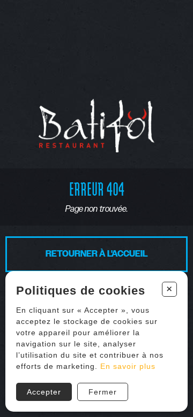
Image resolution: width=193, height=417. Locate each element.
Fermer (102, 392)
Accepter (44, 392)
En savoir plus (127, 366)
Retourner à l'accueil (97, 254)
